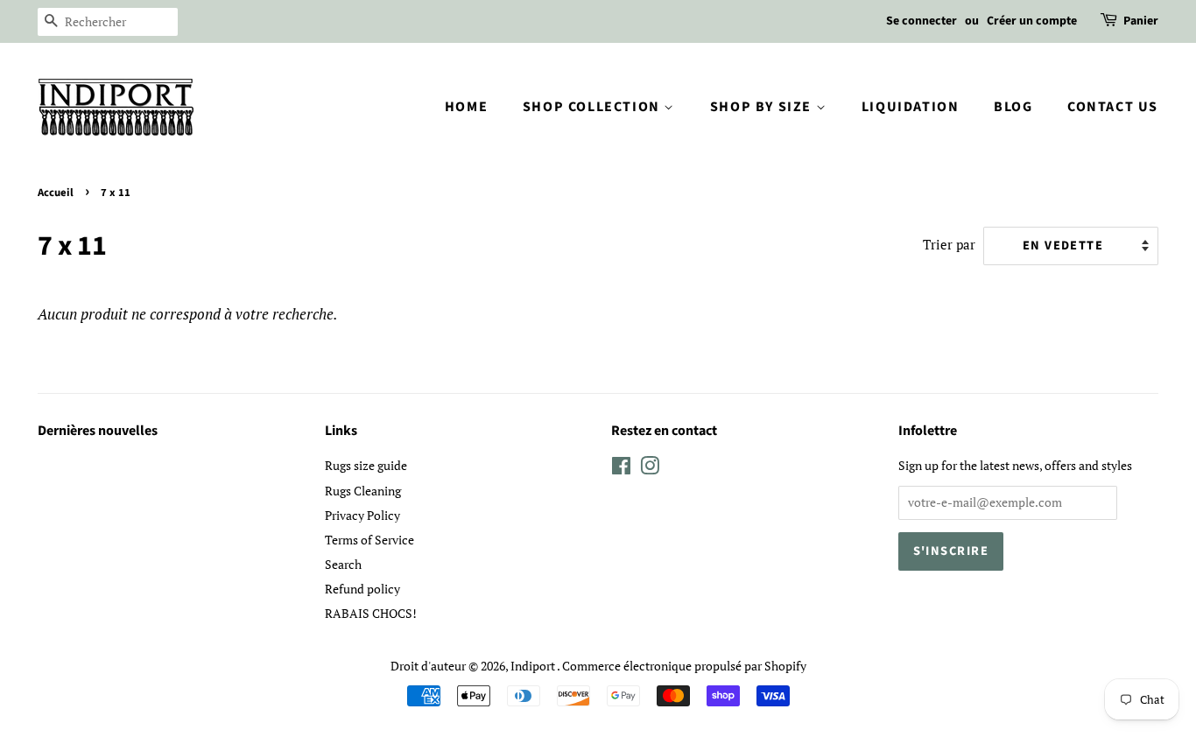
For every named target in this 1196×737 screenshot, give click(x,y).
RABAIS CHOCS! (371, 613)
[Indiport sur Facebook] (621, 468)
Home (466, 106)
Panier (1140, 21)
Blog (1013, 106)
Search (343, 564)
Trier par (949, 244)
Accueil (56, 192)
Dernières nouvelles (98, 430)
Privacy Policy (362, 515)
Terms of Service (369, 539)
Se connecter (921, 21)
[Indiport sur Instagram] (649, 468)
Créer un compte (1032, 21)
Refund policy (362, 588)
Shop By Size (763, 106)
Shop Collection (594, 106)
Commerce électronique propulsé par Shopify (684, 665)
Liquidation (911, 106)
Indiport (533, 665)
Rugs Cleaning (363, 490)
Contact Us (1112, 106)
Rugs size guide (366, 465)
